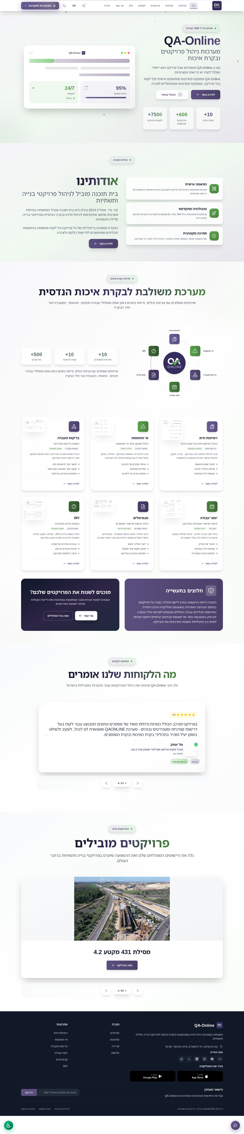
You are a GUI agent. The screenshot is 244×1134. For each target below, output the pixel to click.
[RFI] (154, 351)
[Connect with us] (83, 5)
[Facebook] (212, 1064)
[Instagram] (204, 1064)
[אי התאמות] (195, 351)
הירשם (29, 1098)
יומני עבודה (61, 1058)
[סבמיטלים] (154, 375)
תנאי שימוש (45, 1114)
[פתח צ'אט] (235, 1125)
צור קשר (88, 616)
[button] (174, 605)
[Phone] (189, 1064)
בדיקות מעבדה (59, 1051)
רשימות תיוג (61, 1038)
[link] (191, 453)
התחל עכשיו (169, 94)
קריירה (115, 1051)
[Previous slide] (106, 788)
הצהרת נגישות (28, 1114)
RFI (65, 1071)
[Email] (220, 1064)
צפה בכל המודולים (58, 616)
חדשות (115, 1058)
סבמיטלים (62, 1065)
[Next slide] (137, 788)
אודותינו (114, 1038)
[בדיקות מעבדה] (195, 375)
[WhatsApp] (181, 1064)
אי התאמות (61, 1045)
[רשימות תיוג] (174, 339)
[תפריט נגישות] (8, 1125)
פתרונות (114, 1045)
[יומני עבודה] (174, 387)
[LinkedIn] (197, 1064)
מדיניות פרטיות (62, 1114)
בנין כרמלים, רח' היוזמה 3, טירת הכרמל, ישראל (191, 1052)
